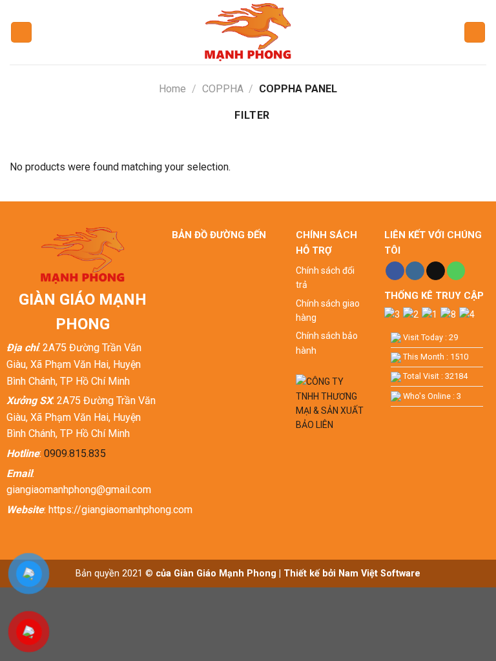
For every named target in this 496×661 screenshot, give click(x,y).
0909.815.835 (75, 453)
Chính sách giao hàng (328, 310)
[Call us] (456, 271)
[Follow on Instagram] (415, 271)
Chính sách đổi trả (325, 277)
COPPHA (222, 89)
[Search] (474, 32)
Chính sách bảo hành (327, 342)
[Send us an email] (435, 271)
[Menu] (21, 32)
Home (172, 89)
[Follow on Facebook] (395, 271)
